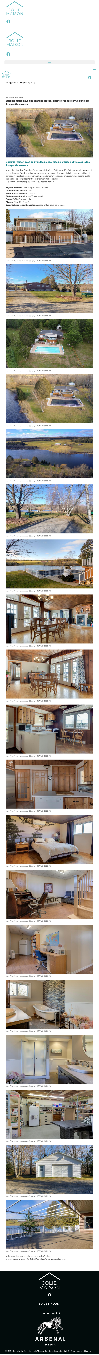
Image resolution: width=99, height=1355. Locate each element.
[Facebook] (8, 21)
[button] (49, 62)
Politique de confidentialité (57, 1351)
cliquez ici (61, 1259)
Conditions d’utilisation (81, 1351)
